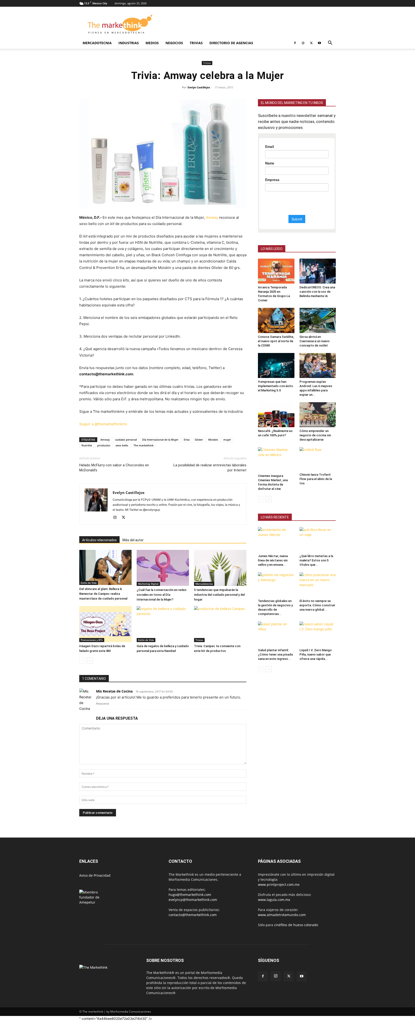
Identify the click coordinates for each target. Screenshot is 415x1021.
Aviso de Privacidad (94, 876)
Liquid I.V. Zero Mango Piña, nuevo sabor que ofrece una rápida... (315, 654)
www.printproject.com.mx (278, 885)
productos (103, 446)
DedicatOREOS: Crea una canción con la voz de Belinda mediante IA (317, 292)
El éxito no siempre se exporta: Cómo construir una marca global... (317, 605)
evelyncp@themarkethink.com (193, 900)
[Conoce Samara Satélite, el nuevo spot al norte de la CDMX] (276, 320)
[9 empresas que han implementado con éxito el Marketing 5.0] (276, 365)
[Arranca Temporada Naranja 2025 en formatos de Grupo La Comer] (276, 271)
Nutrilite (86, 446)
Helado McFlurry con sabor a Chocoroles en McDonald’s (114, 468)
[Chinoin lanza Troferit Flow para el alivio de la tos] (317, 459)
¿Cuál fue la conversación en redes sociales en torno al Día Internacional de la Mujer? (161, 595)
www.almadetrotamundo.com (282, 915)
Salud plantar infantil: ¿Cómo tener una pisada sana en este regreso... (275, 654)
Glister (199, 440)
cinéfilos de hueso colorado (296, 925)
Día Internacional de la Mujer (160, 440)
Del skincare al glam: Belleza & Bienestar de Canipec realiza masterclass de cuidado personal (103, 594)
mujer (227, 440)
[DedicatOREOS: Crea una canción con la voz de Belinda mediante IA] (317, 271)
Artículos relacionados (99, 540)
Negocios (174, 43)
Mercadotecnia (97, 43)
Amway (212, 217)
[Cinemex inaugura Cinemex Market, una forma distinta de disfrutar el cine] (276, 459)
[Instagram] (303, 43)
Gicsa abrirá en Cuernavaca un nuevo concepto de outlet (314, 341)
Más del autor (133, 540)
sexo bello (122, 446)
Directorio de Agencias (231, 43)
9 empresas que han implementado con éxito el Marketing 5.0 (275, 386)
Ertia (186, 440)
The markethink (143, 446)
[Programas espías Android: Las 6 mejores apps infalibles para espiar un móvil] (317, 365)
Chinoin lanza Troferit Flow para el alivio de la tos (315, 479)
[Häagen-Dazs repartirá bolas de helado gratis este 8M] (105, 625)
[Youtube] (319, 43)
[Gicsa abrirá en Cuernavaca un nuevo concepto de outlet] (317, 320)
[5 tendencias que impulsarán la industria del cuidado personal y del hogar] (220, 568)
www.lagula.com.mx (274, 900)
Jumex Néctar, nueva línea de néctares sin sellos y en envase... (273, 560)
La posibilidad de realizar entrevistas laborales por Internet (209, 468)
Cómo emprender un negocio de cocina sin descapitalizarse (315, 435)
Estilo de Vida (89, 583)
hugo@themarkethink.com (190, 895)
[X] (311, 43)
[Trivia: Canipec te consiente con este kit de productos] (220, 625)
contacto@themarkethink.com (193, 915)
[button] (330, 43)
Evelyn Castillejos (199, 87)
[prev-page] (82, 661)
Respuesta (102, 704)
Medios (152, 43)
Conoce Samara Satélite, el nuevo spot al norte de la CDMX (276, 341)
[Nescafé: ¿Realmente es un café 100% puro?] (276, 414)
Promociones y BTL (92, 640)
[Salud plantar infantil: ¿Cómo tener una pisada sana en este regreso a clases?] (276, 633)
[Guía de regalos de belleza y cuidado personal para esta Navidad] (163, 625)
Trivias (196, 43)
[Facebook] (295, 43)
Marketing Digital (148, 584)
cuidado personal (126, 440)
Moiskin (213, 440)
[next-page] (90, 661)
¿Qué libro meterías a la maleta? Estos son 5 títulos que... (316, 560)
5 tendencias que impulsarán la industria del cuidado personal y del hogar (219, 595)
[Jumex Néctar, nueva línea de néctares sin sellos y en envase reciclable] (276, 539)
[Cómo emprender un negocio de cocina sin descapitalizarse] (317, 414)
